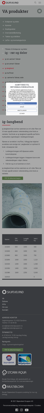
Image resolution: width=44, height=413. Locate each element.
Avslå (22, 107)
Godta (22, 103)
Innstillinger (22, 110)
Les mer (22, 113)
